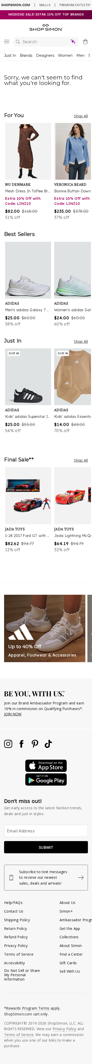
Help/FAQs (13, 902)
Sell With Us (70, 971)
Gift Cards (68, 962)
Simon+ (66, 911)
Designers (45, 55)
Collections (69, 936)
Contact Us (13, 911)
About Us (68, 902)
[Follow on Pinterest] (35, 746)
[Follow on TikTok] (48, 746)
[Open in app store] (46, 770)
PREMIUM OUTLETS (75, 5)
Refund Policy (16, 936)
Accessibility (14, 962)
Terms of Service (18, 954)
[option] (29, 171)
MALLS (44, 5)
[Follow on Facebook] (22, 746)
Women (65, 55)
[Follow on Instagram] (8, 746)
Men (80, 55)
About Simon (71, 945)
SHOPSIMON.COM (15, 5)
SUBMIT (46, 847)
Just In (10, 55)
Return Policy (15, 928)
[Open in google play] (46, 784)
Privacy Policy (16, 945)
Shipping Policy (17, 919)
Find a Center (71, 954)
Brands (26, 55)
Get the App (70, 928)
